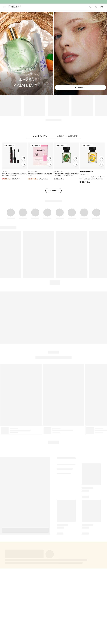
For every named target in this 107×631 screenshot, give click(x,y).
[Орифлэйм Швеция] (14, 7)
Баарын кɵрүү (53, 191)
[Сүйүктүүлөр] (23, 158)
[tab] (40, 135)
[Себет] (101, 7)
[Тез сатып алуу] (23, 164)
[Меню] (4, 7)
